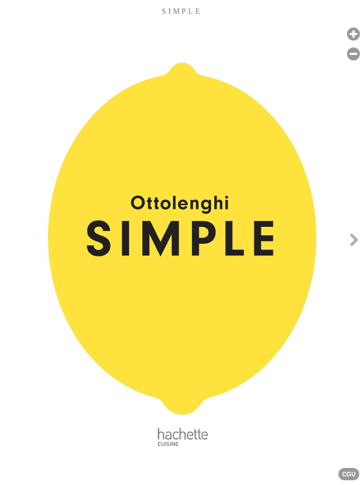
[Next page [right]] (354, 242)
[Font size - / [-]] (353, 54)
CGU (348, 474)
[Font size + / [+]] (353, 34)
